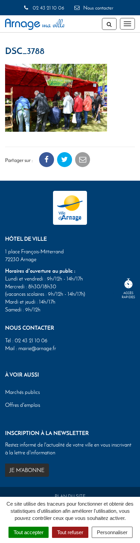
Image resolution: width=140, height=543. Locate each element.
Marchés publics (22, 392)
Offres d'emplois (22, 405)
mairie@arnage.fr (37, 348)
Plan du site (70, 496)
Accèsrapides (128, 295)
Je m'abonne (27, 470)
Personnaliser (112, 532)
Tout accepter (28, 532)
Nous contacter (97, 8)
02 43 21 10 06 (47, 8)
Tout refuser (70, 532)
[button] (56, 97)
